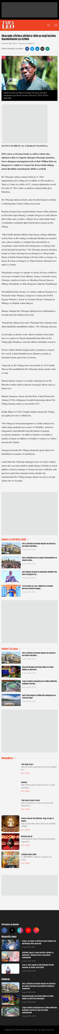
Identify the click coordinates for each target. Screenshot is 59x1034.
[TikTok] (20, 930)
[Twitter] (12, 930)
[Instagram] (36, 930)
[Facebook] (27, 49)
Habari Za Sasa (10, 648)
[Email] (42, 49)
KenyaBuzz (7, 758)
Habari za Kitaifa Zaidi (14, 539)
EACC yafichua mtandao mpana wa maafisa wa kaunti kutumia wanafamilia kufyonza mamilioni (39, 986)
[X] (32, 49)
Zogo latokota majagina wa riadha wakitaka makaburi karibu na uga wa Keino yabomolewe (39, 1010)
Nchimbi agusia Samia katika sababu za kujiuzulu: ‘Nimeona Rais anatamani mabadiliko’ (38, 955)
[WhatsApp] (47, 49)
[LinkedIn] (37, 49)
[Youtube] (28, 930)
